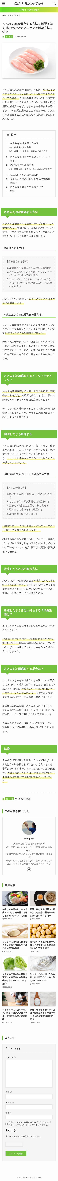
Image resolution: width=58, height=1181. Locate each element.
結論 (12, 191)
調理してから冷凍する (22, 165)
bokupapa (29, 838)
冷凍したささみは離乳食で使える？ (30, 151)
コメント (11, 1058)
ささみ (21, 799)
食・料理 (9, 37)
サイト (8, 1113)
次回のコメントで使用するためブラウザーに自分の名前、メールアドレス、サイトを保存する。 (30, 1123)
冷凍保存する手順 (22, 147)
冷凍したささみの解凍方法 (24, 175)
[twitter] (29, 869)
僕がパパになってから (29, 3)
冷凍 (28, 799)
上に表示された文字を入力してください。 (24, 1136)
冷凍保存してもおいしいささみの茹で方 (33, 169)
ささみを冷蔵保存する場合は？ (26, 187)
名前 (9, 1092)
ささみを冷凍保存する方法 (24, 143)
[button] (54, 3)
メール (10, 1102)
